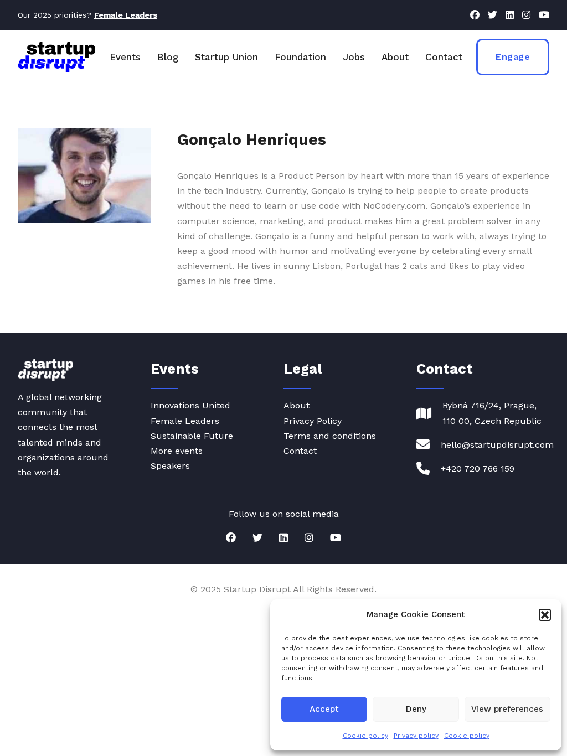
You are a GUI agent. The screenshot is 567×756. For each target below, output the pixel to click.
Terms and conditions (330, 436)
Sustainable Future (192, 436)
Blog (167, 57)
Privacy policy (416, 735)
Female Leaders (185, 421)
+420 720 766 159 (477, 468)
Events (125, 57)
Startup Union (226, 57)
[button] (544, 614)
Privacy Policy (313, 421)
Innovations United (190, 405)
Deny (416, 709)
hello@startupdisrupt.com (497, 444)
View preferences (507, 709)
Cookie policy (365, 735)
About (395, 57)
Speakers (170, 465)
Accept (324, 709)
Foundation (300, 57)
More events (177, 451)
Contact (443, 57)
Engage (513, 56)
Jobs (354, 57)
